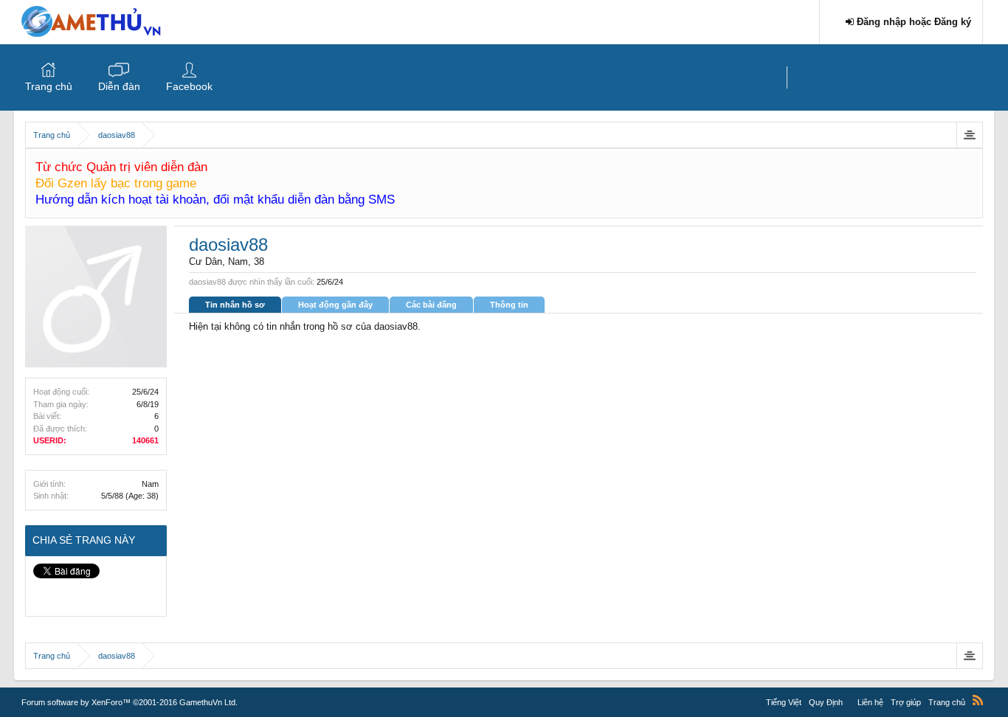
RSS (978, 700)
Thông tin (509, 304)
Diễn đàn (119, 86)
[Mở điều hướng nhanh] (969, 135)
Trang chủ (48, 86)
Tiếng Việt (783, 702)
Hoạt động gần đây (335, 304)
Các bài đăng (431, 304)
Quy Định (826, 702)
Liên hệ (870, 702)
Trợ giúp (906, 702)
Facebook (189, 86)
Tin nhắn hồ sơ (235, 304)
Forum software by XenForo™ (129, 702)
